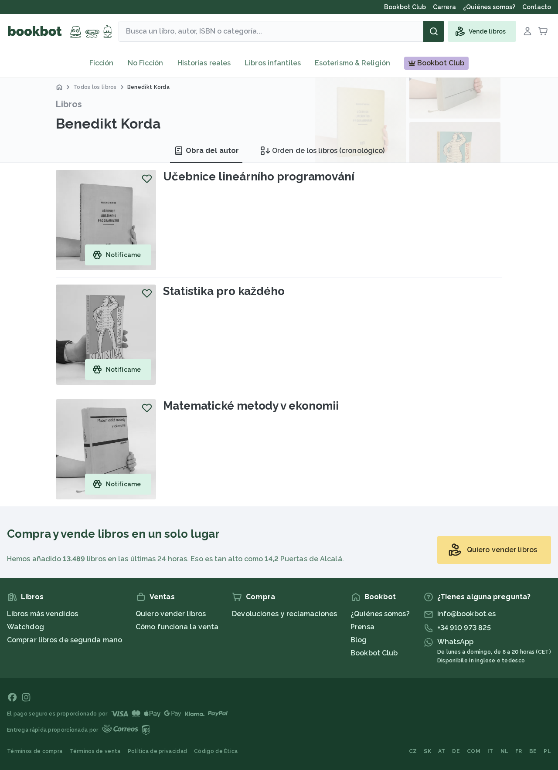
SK (427, 751)
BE (533, 751)
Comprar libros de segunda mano (64, 640)
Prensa (362, 627)
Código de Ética (216, 751)
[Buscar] (433, 31)
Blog (358, 640)
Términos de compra (34, 751)
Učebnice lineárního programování (258, 176)
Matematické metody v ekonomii (251, 405)
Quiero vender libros (171, 614)
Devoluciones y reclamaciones (284, 614)
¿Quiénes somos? (380, 614)
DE (456, 751)
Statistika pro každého (224, 291)
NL (504, 751)
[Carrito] (543, 31)
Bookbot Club (374, 653)
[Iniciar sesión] (527, 31)
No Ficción (145, 63)
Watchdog (25, 627)
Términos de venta (94, 751)
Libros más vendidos (42, 614)
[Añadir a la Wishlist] (147, 179)
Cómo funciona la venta (177, 627)
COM (473, 751)
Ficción (101, 63)
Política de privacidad (157, 751)
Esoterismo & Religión (352, 63)
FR (518, 751)
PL (547, 751)
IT (490, 751)
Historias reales (204, 63)
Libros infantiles (273, 63)
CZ (413, 751)
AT (442, 751)
